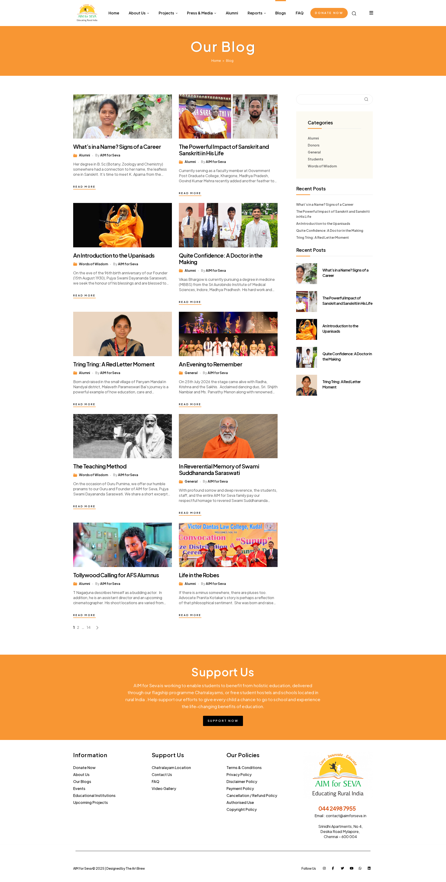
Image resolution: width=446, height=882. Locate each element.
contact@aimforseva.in (346, 815)
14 (89, 627)
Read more (84, 186)
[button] (329, 13)
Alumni (84, 155)
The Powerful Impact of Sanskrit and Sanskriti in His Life (224, 149)
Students (315, 159)
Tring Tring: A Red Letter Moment (113, 364)
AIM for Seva (110, 155)
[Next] (97, 627)
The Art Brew (135, 868)
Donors (313, 145)
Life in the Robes (199, 575)
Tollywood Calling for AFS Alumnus (116, 575)
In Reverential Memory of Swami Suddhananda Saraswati (219, 469)
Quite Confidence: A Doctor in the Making (220, 258)
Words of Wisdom (93, 264)
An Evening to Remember (210, 364)
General (191, 373)
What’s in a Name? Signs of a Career (117, 146)
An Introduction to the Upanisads (113, 255)
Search (366, 99)
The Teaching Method (99, 466)
